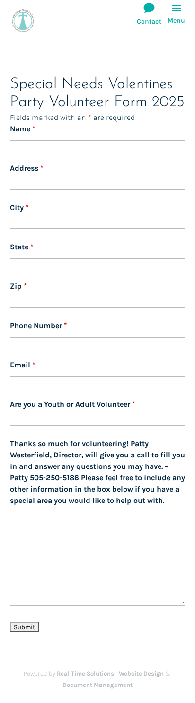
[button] (176, 19)
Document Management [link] (97, 684)
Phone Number (38, 325)
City (19, 207)
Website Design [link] (141, 673)
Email (22, 364)
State (22, 246)
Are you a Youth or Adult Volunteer (72, 404)
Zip (18, 286)
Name (22, 128)
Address (27, 168)
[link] (23, 20)
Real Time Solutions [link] (85, 673)
